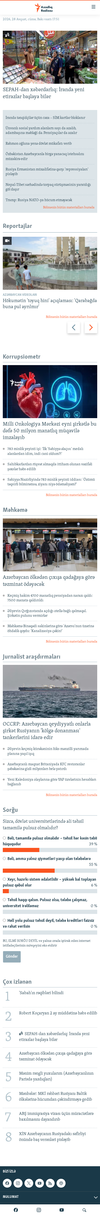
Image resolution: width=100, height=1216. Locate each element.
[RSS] (50, 1183)
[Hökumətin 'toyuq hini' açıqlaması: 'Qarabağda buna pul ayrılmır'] (50, 263)
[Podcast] (61, 1183)
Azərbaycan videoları (20, 295)
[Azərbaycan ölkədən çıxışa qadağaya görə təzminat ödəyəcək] (50, 544)
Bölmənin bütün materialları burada (68, 207)
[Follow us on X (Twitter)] (28, 1183)
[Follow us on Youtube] (39, 1183)
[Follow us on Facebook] (7, 1183)
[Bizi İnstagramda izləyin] (39, 1210)
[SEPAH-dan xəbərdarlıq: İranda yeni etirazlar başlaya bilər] (50, 57)
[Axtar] (84, 1210)
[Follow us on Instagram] (17, 1183)
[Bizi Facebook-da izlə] (16, 1210)
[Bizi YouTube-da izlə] (61, 1210)
